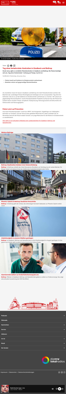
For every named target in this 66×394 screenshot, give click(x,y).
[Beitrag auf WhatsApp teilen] (8, 66)
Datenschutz (13, 372)
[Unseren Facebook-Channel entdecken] (62, 372)
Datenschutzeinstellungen (26, 372)
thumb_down (57, 389)
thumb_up (62, 389)
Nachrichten (5, 325)
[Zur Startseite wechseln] (5, 3)
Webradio (4, 320)
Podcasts (4, 315)
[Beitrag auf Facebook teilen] (11, 66)
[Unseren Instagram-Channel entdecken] (64, 372)
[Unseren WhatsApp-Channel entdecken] (59, 372)
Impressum (4, 372)
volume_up (53, 389)
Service (3, 329)
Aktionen (4, 334)
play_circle (59, 389)
